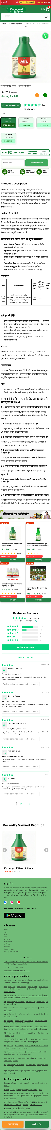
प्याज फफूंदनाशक (32, 1058)
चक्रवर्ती (26, 1083)
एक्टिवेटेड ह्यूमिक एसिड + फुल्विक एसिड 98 (27, 1093)
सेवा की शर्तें (7, 946)
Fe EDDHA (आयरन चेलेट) (38, 1102)
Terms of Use (9, 949)
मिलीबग (6, 1054)
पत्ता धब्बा (15, 1060)
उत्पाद (5, 937)
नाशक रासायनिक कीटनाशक (39, 1083)
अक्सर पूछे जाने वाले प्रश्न (11, 951)
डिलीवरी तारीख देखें (37, 163)
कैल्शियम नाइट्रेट (23, 1102)
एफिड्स (40, 1058)
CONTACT (26, 957)
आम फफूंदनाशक (29, 1045)
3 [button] (26, 804)
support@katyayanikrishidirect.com (17, 970)
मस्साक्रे (15, 1108)
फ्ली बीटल (45, 1064)
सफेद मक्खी (11, 1073)
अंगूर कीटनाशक (19, 1064)
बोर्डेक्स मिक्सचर (33, 1089)
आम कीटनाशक (19, 1045)
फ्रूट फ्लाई (43, 1071)
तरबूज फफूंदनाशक (25, 1071)
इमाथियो (20, 1083)
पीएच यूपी (25, 1104)
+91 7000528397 (18, 968)
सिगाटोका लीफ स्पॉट (25, 1054)
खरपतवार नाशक (17, 24)
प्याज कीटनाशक (20, 1058)
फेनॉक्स (28, 1108)
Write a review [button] (25, 647)
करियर (5, 932)
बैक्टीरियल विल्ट (13, 1054)
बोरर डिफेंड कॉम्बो (8, 1117)
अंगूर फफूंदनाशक (31, 1064)
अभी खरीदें (37, 1124)
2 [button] (21, 804)
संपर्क (5, 934)
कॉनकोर (18, 1089)
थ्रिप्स (46, 1058)
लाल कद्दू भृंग (35, 1071)
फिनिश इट (6, 1085)
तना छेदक (7, 1067)
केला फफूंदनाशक (31, 1052)
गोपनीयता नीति (8, 942)
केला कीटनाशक (20, 1052)
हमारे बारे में (7, 939)
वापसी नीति (7, 944)
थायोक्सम (13, 1083)
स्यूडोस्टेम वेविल (42, 1052)
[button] (4, 9)
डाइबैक (20, 1048)
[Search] (46, 16)
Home (5, 24)
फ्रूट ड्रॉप (14, 1048)
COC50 (12, 1089)
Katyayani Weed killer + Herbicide (19, 868)
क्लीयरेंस (21, 1108)
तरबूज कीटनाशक (13, 1071)
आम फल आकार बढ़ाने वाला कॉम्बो (27, 1112)
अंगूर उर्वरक (10, 1064)
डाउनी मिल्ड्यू (8, 1060)
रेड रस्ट (26, 1048)
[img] (7, 665)
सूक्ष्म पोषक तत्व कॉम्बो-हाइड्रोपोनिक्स (36, 1114)
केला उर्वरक (10, 1052)
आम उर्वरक (10, 1045)
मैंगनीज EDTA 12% (36, 1104)
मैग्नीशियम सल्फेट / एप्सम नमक (13, 1104)
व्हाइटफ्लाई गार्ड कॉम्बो (17, 1114)
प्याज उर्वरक (10, 1058)
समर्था (40, 1089)
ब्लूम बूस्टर (38, 1096)
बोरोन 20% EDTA (28, 1096)
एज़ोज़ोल (24, 1089)
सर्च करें (6, 929)
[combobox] (25, 16)
